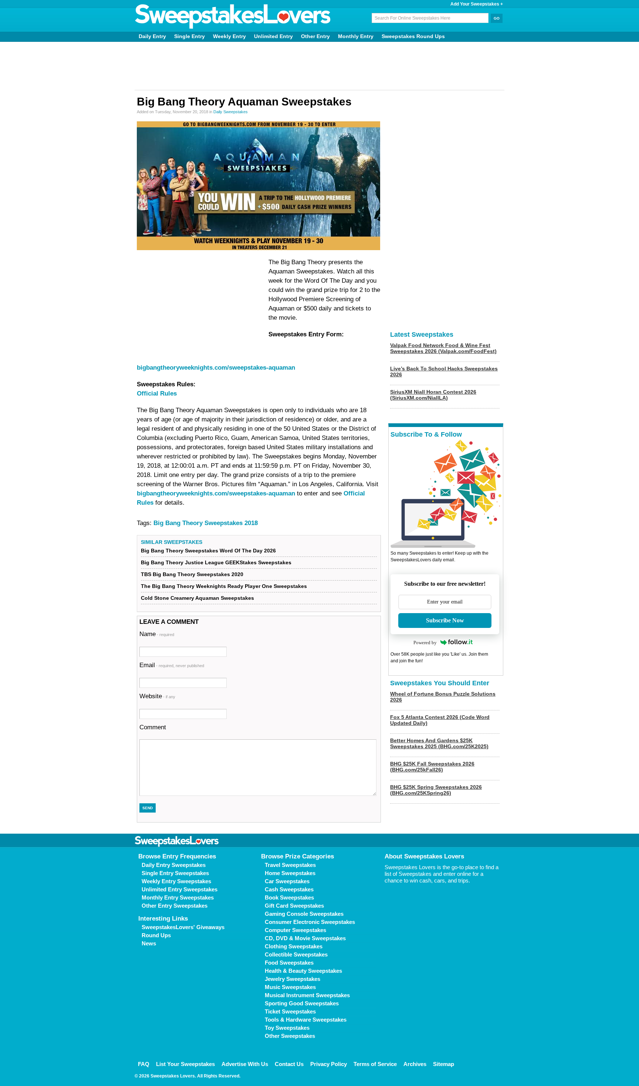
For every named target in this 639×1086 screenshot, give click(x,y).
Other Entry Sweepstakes (174, 905)
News (149, 943)
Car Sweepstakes (287, 881)
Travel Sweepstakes (290, 865)
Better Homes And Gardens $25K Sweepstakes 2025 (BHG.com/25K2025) (439, 743)
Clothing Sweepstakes (293, 946)
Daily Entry (152, 36)
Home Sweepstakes (290, 873)
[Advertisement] (319, 66)
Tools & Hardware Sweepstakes (305, 1019)
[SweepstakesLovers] (233, 17)
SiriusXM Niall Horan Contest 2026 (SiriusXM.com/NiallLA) (433, 395)
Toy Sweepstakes (287, 1028)
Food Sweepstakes (289, 962)
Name (156, 634)
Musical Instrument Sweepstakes (307, 995)
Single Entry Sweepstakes (175, 873)
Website (157, 696)
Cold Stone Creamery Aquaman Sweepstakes (197, 598)
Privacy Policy (328, 1064)
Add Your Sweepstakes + (476, 4)
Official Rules (157, 393)
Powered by (425, 642)
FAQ (143, 1064)
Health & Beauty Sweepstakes (303, 971)
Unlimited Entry (273, 36)
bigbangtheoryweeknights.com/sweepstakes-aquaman (216, 367)
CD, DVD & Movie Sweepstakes (305, 938)
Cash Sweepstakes (289, 889)
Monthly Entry (355, 36)
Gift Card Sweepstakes (294, 905)
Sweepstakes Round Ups (413, 36)
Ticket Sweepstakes (290, 1011)
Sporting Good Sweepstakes (302, 1003)
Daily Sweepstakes (230, 112)
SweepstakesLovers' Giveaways (183, 927)
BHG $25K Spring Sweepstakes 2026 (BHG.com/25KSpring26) (436, 790)
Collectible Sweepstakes (296, 954)
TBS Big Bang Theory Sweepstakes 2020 (192, 574)
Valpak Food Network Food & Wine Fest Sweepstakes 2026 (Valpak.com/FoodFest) (443, 348)
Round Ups (156, 935)
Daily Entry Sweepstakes (174, 865)
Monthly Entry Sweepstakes (178, 897)
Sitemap (443, 1064)
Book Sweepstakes (289, 897)
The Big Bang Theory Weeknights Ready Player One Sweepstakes (224, 586)
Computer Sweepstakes (295, 930)
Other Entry (315, 36)
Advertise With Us (245, 1064)
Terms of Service (375, 1064)
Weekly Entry (229, 36)
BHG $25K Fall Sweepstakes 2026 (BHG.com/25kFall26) (432, 767)
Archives (414, 1064)
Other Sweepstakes (290, 1036)
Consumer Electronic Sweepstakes (310, 922)
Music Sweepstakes (290, 987)
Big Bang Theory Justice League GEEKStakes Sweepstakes (216, 562)
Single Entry (189, 36)
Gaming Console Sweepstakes (304, 914)
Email (171, 665)
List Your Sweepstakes (185, 1064)
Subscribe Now (445, 620)
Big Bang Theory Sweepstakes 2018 (205, 523)
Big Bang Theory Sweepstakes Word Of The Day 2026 (208, 551)
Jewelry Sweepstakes (292, 979)
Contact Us (289, 1064)
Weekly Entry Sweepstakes (176, 881)
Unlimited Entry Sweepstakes (179, 889)
